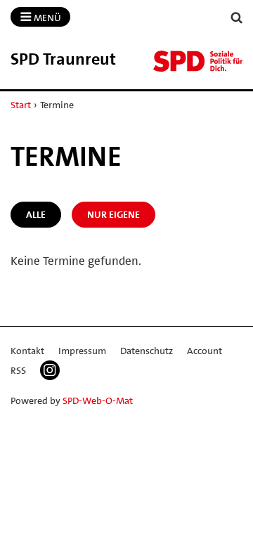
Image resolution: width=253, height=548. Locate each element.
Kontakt (27, 350)
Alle (36, 214)
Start (21, 104)
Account (204, 350)
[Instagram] (50, 370)
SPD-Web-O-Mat (98, 400)
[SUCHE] (237, 18)
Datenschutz (146, 350)
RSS (18, 370)
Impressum (82, 350)
